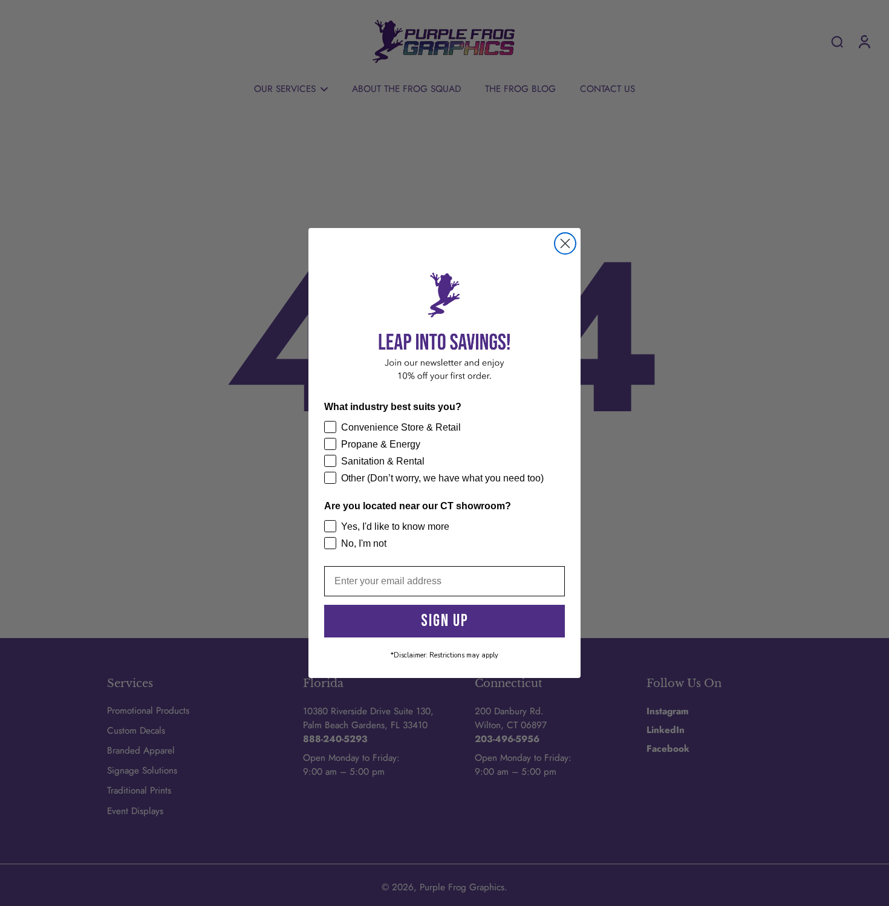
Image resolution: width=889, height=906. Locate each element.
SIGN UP (445, 621)
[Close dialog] (565, 243)
